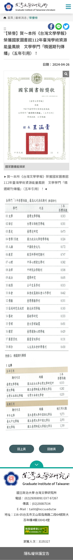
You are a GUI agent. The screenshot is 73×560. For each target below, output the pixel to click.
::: (5, 28)
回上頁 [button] (21, 449)
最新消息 (21, 17)
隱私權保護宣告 (36, 553)
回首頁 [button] (51, 449)
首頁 (10, 17)
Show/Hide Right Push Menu (68, 6)
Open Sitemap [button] (36, 464)
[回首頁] (33, 6)
